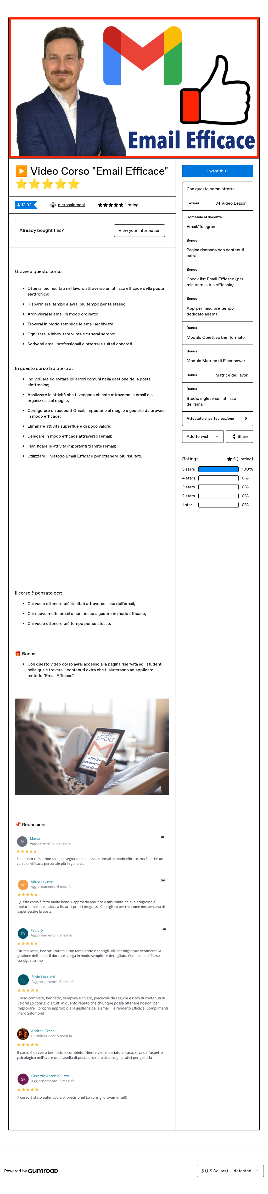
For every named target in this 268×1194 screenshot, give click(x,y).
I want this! (217, 170)
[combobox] (203, 436)
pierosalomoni (71, 204)
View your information (139, 230)
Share (243, 436)
